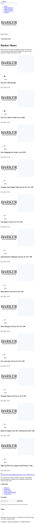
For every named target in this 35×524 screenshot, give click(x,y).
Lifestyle (6, 12)
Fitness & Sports (8, 9)
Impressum (7, 489)
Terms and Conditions (10, 492)
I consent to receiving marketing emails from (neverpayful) (14, 504)
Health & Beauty (8, 7)
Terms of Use (7, 494)
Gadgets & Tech (8, 11)
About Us (6, 487)
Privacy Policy (8, 491)
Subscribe (19, 501)
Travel (5, 6)
